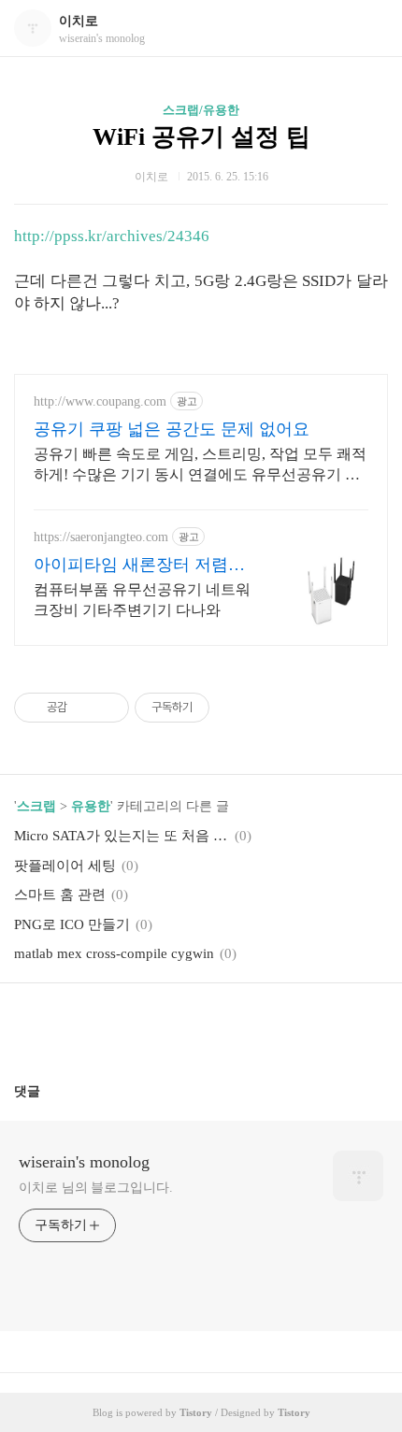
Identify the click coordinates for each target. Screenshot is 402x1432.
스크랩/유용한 (201, 110)
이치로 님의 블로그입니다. (96, 1188)
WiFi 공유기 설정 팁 (201, 136)
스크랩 (36, 806)
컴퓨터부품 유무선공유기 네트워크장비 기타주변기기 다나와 (142, 599)
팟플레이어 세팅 (65, 865)
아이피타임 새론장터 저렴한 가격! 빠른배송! (139, 565)
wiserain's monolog (84, 1162)
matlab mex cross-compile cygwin (114, 953)
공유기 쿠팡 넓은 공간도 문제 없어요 (171, 429)
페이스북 (156, 1025)
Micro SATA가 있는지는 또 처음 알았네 (121, 835)
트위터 (246, 1025)
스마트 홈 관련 (60, 894)
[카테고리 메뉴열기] (369, 28)
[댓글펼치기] (47, 1090)
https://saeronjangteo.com (101, 537)
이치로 (78, 21)
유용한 (90, 806)
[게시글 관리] (108, 708)
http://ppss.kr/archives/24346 (111, 236)
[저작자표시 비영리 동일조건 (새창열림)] (234, 707)
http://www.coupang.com (100, 401)
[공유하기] (84, 708)
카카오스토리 (201, 1025)
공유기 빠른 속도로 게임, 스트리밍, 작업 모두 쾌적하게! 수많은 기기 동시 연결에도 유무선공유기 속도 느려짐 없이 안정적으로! (200, 465)
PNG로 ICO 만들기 (72, 924)
